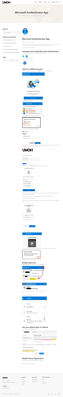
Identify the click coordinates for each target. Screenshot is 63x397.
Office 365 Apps (7, 46)
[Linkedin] (59, 394)
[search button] (19, 32)
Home (36, 2)
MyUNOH (43, 379)
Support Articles (54, 2)
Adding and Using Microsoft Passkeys (28, 198)
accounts (24, 36)
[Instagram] (55, 394)
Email (43, 381)
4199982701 (5, 386)
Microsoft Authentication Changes (11, 52)
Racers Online (44, 383)
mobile (17, 60)
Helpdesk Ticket (35, 381)
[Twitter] (49, 394)
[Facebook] (52, 394)
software (30, 36)
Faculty (45, 2)
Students (40, 2)
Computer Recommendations (10, 43)
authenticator (11, 60)
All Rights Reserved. (16, 393)
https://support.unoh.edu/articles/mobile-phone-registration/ (32, 360)
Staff (49, 2)
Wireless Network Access (9, 40)
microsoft (5, 60)
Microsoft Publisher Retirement (10, 49)
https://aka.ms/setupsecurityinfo (30, 329)
